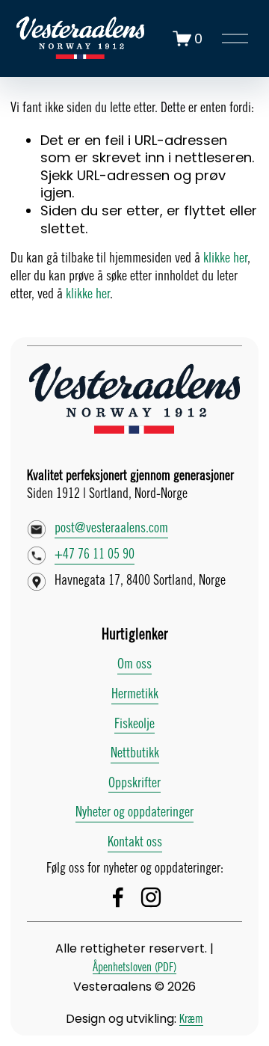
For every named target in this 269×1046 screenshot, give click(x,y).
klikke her (225, 259)
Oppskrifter (134, 784)
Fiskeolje (134, 724)
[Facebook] (118, 897)
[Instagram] (150, 897)
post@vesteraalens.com (111, 529)
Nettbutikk (135, 754)
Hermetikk (134, 695)
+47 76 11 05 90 (94, 555)
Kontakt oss (135, 843)
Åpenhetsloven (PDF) (134, 967)
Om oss (134, 665)
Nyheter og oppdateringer (134, 813)
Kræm (191, 1019)
